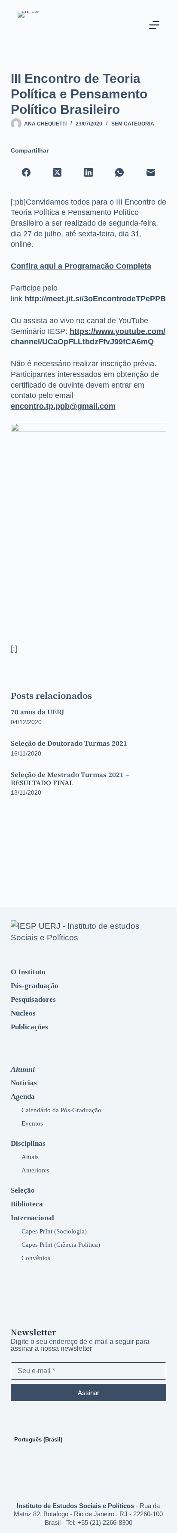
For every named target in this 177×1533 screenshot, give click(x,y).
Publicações (29, 1027)
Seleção (23, 1190)
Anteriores (35, 1170)
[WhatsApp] (119, 172)
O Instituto (28, 972)
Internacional (32, 1218)
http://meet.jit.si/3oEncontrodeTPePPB (95, 298)
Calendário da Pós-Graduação (61, 1110)
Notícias (24, 1083)
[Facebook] (26, 172)
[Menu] (154, 25)
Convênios (35, 1257)
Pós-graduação (34, 986)
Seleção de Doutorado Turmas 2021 (69, 743)
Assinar (88, 1392)
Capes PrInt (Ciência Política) (60, 1244)
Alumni (23, 1069)
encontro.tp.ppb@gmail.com (63, 406)
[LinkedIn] (88, 172)
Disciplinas (28, 1143)
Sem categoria (132, 124)
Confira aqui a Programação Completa (81, 266)
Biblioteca (27, 1204)
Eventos (32, 1123)
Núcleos (23, 1013)
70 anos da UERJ (37, 711)
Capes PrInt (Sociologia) (54, 1231)
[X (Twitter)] (57, 172)
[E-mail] (151, 172)
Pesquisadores (33, 999)
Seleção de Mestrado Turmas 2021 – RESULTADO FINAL (70, 778)
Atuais (30, 1156)
